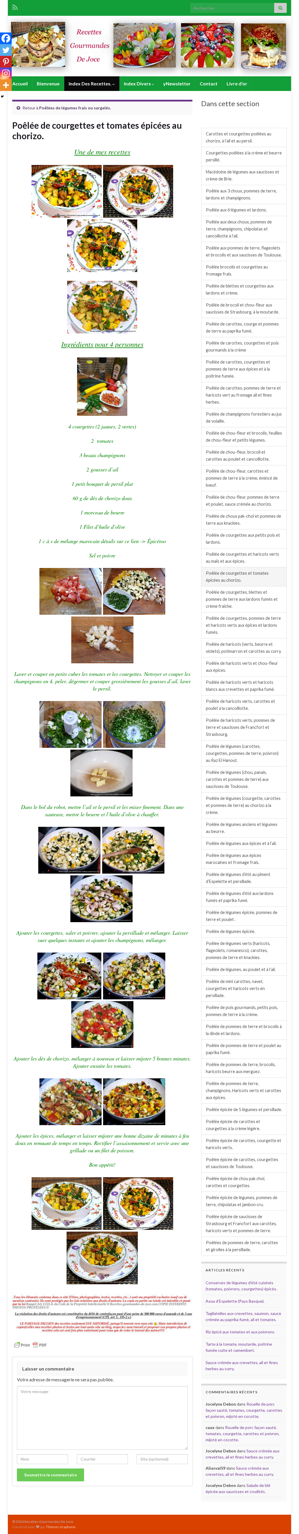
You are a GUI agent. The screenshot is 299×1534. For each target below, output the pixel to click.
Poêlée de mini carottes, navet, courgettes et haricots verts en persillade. (235, 988)
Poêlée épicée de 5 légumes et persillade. (244, 1109)
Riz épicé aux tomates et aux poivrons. (240, 1331)
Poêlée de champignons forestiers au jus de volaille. (244, 417)
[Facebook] (6, 38)
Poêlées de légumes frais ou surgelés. (75, 107)
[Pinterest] (6, 62)
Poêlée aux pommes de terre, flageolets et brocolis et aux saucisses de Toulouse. (244, 251)
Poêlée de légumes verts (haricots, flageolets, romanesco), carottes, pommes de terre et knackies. (238, 950)
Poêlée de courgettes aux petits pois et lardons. (243, 539)
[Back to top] (286, 1521)
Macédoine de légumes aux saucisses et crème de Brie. (242, 175)
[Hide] (2, 96)
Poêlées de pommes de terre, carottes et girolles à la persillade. (242, 1246)
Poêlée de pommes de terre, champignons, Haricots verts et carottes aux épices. (243, 1090)
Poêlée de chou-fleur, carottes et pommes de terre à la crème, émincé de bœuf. (242, 478)
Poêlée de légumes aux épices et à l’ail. (241, 843)
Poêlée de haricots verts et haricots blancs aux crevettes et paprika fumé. (240, 686)
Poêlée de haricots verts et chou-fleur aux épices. (242, 667)
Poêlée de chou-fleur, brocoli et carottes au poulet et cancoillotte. (238, 456)
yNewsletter (177, 83)
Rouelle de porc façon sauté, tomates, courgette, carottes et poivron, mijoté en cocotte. (244, 1410)
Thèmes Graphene (60, 1527)
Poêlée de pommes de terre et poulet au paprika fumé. (243, 1049)
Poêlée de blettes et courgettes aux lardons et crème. (240, 289)
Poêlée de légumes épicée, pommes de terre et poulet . (241, 916)
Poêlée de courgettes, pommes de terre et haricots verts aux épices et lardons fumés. (243, 625)
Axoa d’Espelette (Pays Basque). (235, 1301)
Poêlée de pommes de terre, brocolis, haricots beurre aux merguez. (241, 1068)
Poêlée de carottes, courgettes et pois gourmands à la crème (242, 346)
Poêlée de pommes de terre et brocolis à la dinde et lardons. (244, 1030)
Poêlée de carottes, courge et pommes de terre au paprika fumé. (242, 327)
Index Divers (138, 83)
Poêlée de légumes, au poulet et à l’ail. (241, 969)
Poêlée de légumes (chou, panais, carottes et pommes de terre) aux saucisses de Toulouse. (237, 779)
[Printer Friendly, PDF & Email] (30, 1344)
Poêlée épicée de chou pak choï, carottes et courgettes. (235, 1182)
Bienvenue (48, 83)
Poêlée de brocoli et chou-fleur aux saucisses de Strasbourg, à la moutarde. (242, 308)
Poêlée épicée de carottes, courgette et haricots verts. (243, 1144)
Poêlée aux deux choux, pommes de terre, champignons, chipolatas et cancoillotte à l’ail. (239, 228)
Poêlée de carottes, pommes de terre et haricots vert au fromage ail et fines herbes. (243, 394)
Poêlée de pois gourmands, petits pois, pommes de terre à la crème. (242, 1011)
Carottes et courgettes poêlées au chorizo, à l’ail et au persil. (238, 137)
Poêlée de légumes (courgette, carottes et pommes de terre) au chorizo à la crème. (243, 805)
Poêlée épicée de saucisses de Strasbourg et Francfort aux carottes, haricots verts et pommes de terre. (241, 1223)
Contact (209, 83)
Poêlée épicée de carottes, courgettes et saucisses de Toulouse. (242, 1163)
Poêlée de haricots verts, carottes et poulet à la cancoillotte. (240, 705)
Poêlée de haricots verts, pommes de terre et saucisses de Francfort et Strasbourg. (240, 727)
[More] (6, 85)
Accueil (20, 83)
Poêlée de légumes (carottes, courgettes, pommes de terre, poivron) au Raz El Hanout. (242, 753)
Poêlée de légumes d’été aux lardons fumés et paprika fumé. (240, 897)
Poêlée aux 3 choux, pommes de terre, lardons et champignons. (241, 194)
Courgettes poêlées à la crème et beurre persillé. (244, 156)
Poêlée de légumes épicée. (230, 931)
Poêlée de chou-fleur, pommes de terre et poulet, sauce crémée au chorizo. (242, 501)
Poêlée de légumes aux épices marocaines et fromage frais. (233, 859)
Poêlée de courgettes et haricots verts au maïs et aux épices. (242, 558)
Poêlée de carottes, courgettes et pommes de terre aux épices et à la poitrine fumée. (238, 368)
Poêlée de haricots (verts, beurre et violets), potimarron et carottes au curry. (243, 648)
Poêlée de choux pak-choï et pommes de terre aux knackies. (243, 520)
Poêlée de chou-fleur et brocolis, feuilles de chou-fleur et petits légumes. (244, 437)
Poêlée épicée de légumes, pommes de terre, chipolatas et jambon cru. (241, 1201)
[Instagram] (6, 73)
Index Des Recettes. (90, 83)
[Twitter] (6, 50)
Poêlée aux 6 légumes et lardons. (236, 209)
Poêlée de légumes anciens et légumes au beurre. (241, 828)
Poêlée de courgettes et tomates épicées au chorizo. (237, 577)
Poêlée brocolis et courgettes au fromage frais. (237, 270)
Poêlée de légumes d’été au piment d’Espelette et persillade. (238, 878)
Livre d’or (237, 83)
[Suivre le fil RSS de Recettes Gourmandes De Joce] (15, 6)
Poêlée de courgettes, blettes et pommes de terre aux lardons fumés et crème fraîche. (242, 599)
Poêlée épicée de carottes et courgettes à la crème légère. (233, 1125)
